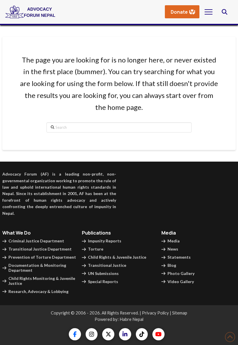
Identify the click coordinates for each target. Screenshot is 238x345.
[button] (208, 12)
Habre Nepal (131, 319)
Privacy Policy (155, 312)
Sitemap (179, 312)
